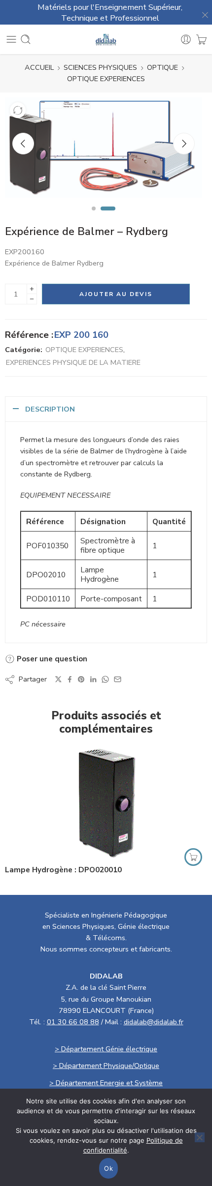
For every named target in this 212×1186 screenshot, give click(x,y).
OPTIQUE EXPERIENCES (106, 79)
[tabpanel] (103, 150)
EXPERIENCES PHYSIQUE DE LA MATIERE (73, 362)
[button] (193, 857)
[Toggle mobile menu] (11, 39)
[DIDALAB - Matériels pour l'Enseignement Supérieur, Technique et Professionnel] (106, 39)
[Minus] (32, 299)
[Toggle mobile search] (25, 39)
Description (50, 409)
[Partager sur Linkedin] (93, 679)
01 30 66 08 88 (73, 1022)
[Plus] (32, 289)
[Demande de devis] (201, 39)
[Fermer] (202, 12)
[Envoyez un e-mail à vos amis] (117, 679)
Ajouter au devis (115, 294)
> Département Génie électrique (106, 1049)
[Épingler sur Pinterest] (81, 679)
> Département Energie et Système (106, 1083)
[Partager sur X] (58, 679)
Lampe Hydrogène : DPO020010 (63, 870)
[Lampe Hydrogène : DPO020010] (106, 802)
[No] (200, 1137)
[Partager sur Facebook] (69, 679)
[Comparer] (18, 110)
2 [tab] (108, 217)
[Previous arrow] (23, 143)
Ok (108, 1168)
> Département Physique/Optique (106, 1065)
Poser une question (51, 659)
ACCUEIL (39, 67)
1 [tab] (94, 217)
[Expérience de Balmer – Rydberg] (103, 147)
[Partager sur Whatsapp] (105, 679)
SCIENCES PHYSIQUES (100, 67)
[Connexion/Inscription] (186, 39)
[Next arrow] (184, 143)
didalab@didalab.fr (153, 1022)
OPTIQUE (162, 67)
